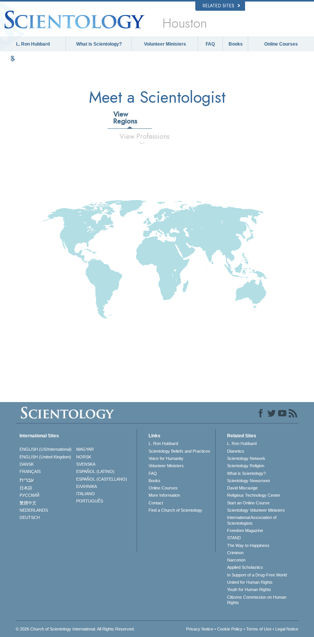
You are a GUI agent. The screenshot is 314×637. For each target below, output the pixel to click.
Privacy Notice (199, 629)
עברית (27, 480)
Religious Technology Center (253, 495)
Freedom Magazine (245, 530)
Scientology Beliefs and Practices (179, 451)
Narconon (236, 560)
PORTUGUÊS (89, 501)
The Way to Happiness (248, 545)
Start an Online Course (248, 503)
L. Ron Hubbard (33, 44)
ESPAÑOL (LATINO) (95, 471)
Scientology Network (246, 458)
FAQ (210, 44)
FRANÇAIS (30, 471)
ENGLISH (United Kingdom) (45, 457)
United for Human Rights (250, 582)
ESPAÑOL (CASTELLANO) (101, 479)
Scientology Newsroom (248, 480)
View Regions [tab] (125, 117)
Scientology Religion (245, 465)
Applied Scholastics (245, 567)
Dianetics (235, 451)
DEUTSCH (30, 517)
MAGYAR (85, 449)
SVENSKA (85, 464)
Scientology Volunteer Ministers (256, 510)
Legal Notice (286, 629)
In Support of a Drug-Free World (257, 575)
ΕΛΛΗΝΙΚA (86, 486)
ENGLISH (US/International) (46, 449)
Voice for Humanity (166, 458)
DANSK (27, 464)
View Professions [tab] (144, 136)
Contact (156, 503)
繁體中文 (28, 503)
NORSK (83, 457)
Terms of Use (258, 629)
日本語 (26, 488)
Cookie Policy (229, 629)
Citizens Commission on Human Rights (256, 600)
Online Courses (281, 44)
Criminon (235, 552)
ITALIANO (85, 493)
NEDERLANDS (34, 510)
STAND (234, 537)
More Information (164, 495)
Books (236, 44)
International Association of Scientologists (251, 520)
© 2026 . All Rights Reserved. (75, 629)
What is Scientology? (99, 44)
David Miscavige (242, 488)
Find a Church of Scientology (175, 510)
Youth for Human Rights (249, 589)
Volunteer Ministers (165, 44)
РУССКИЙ (29, 495)
